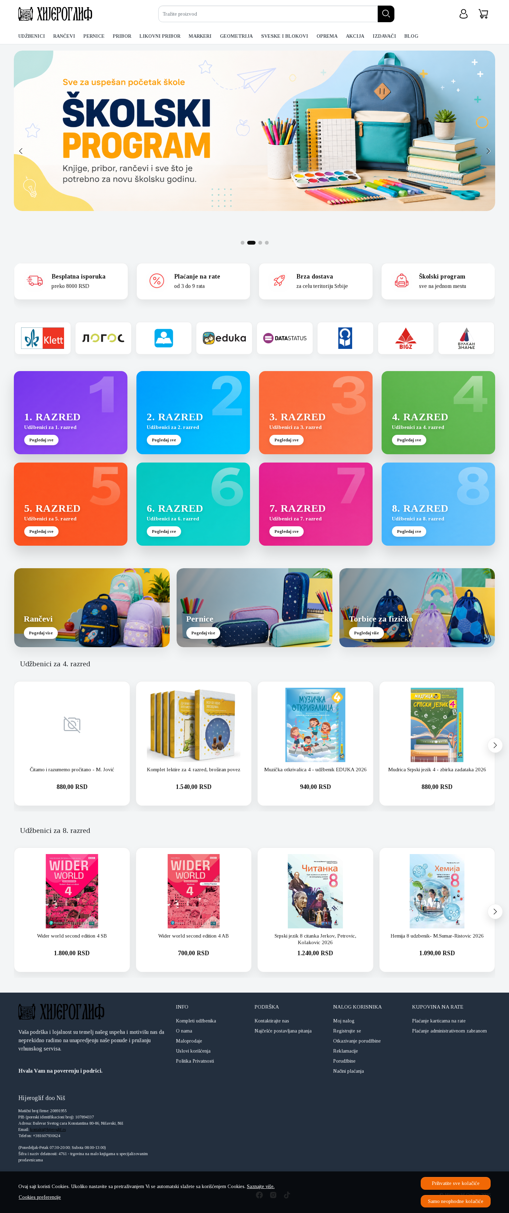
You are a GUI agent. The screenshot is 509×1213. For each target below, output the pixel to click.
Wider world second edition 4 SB (72, 936)
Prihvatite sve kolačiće (456, 1183)
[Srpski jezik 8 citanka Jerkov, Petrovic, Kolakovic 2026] (315, 891)
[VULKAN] (466, 338)
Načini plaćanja (348, 1071)
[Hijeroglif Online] (55, 14)
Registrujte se (347, 1031)
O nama (184, 1031)
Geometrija (236, 36)
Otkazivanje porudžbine (357, 1041)
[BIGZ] (406, 338)
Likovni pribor (160, 36)
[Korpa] (483, 14)
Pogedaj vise (41, 633)
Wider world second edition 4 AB (193, 936)
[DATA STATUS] (285, 338)
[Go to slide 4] (267, 243)
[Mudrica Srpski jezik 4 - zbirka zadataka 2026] (437, 725)
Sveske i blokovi (284, 36)
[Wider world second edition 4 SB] (72, 891)
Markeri (200, 36)
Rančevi (64, 36)
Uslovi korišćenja (193, 1051)
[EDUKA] (224, 338)
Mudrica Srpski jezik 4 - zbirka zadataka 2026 (437, 769)
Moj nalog (344, 1020)
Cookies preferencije (40, 1197)
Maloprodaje (189, 1041)
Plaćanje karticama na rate (439, 1020)
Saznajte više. (261, 1186)
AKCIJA (355, 36)
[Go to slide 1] (242, 243)
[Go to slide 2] (249, 243)
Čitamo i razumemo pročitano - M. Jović (72, 769)
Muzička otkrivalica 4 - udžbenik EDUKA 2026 (315, 769)
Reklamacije (345, 1051)
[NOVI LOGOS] (103, 338)
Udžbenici (31, 36)
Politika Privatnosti (195, 1061)
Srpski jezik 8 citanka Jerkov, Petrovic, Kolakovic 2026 (315, 939)
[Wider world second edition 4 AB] (193, 891)
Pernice (94, 36)
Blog (411, 36)
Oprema (327, 36)
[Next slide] (488, 151)
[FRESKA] (345, 338)
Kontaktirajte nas (271, 1020)
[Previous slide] (21, 151)
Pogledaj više (366, 633)
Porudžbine (344, 1061)
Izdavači (384, 36)
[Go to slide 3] (258, 243)
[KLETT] (43, 338)
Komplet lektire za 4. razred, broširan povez (193, 769)
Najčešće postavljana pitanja (283, 1031)
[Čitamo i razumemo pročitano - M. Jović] (72, 725)
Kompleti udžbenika (196, 1020)
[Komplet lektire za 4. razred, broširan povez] (193, 725)
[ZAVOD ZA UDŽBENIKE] (164, 338)
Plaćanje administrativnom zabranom (449, 1031)
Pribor (122, 36)
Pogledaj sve (41, 440)
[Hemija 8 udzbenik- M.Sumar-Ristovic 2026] (437, 891)
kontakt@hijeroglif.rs (48, 1129)
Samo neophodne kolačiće (455, 1201)
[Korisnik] (463, 14)
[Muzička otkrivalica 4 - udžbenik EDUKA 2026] (315, 725)
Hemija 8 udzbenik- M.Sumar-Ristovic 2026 (437, 936)
